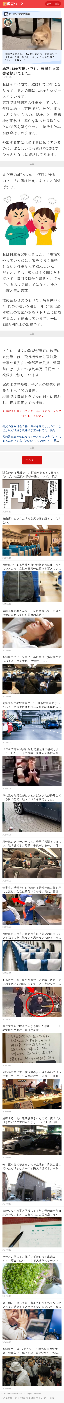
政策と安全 (25, 1398)
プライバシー (42, 1398)
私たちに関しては (10, 1398)
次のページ (32, 460)
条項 (33, 1398)
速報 (57, 3)
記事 (49, 3)
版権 (52, 1398)
